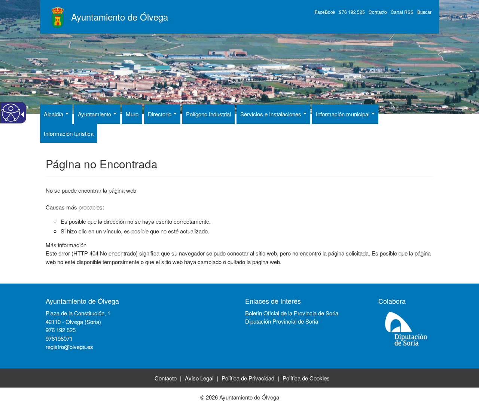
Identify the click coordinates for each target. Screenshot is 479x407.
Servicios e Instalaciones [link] (271, 114)
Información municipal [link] (343, 114)
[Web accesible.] (10, 112)
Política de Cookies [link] (306, 378)
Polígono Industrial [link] (208, 114)
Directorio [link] (160, 114)
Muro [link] (132, 114)
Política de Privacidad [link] (248, 378)
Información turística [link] (69, 133)
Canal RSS (402, 12)
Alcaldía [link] (54, 114)
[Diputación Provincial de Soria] (406, 328)
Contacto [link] (166, 378)
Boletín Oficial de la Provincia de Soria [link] (291, 313)
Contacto (378, 12)
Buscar (424, 12)
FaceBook (325, 12)
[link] (47, 355)
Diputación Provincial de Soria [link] (281, 321)
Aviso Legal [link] (199, 378)
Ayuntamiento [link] (95, 114)
